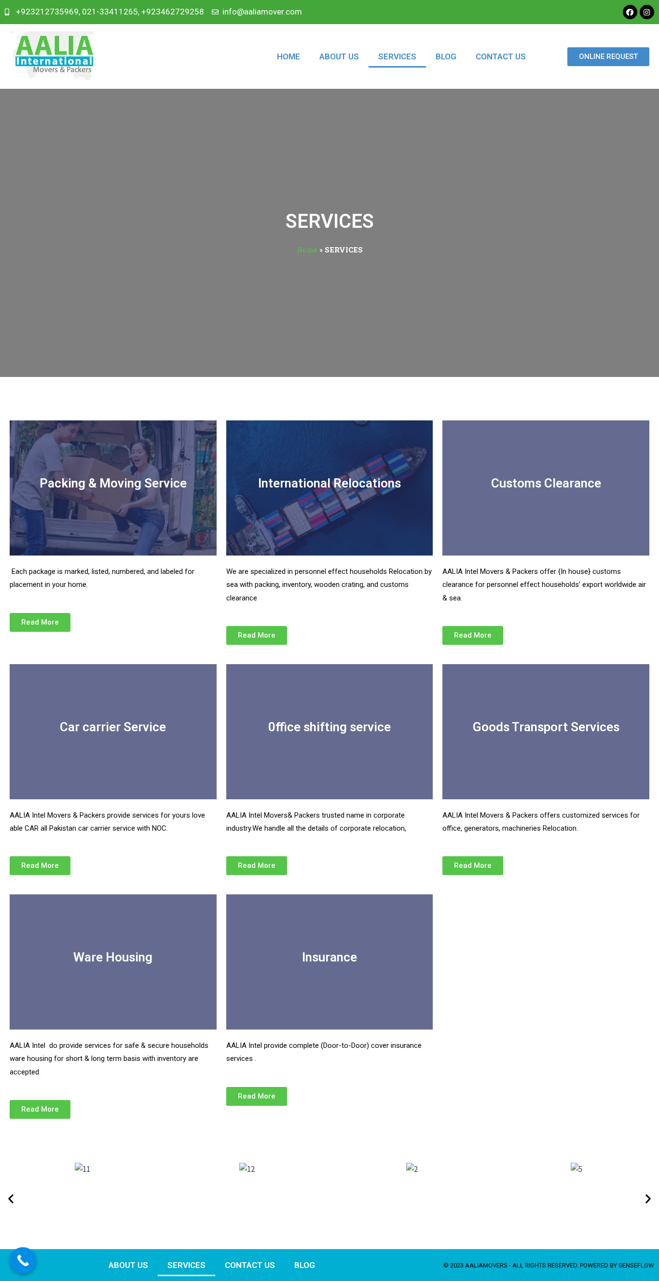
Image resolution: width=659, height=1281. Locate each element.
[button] (11, 1199)
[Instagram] (647, 12)
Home (307, 249)
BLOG (446, 56)
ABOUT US (339, 56)
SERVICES (397, 56)
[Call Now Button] (23, 1260)
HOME (288, 56)
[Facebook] (630, 12)
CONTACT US (501, 56)
